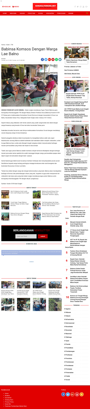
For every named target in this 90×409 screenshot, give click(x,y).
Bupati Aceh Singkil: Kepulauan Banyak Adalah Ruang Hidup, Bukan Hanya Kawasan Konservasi (55, 294)
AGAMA (70, 13)
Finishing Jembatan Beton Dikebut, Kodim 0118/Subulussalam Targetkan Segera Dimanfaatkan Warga (76, 177)
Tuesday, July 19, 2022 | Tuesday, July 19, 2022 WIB (13, 60)
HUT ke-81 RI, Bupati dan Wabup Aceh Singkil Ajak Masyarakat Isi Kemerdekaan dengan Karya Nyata (76, 243)
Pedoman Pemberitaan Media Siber (16, 406)
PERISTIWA (31, 13)
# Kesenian (68, 330)
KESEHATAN (50, 13)
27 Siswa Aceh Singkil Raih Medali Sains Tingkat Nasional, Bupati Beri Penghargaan (79, 233)
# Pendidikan (68, 348)
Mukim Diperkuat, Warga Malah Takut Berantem (76, 61)
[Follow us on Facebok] (63, 394)
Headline (7, 6)
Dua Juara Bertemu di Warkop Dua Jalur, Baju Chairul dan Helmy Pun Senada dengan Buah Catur (75, 214)
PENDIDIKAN (61, 13)
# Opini (66, 341)
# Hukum (67, 316)
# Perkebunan (69, 362)
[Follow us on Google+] (72, 394)
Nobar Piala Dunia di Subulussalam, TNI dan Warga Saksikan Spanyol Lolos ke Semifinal (76, 169)
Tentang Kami (9, 400)
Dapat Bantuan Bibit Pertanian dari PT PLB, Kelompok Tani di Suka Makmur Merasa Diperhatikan (52, 215)
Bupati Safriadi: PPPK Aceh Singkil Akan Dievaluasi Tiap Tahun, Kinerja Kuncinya (7, 293)
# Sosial (67, 380)
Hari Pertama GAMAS (71, 70)
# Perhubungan (69, 351)
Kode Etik (8, 404)
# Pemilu (67, 344)
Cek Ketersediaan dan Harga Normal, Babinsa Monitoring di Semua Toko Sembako (50, 204)
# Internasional (69, 323)
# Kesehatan (68, 326)
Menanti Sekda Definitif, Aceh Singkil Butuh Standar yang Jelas (78, 224)
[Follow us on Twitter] (68, 394)
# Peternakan (68, 372)
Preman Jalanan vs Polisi (72, 66)
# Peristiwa (68, 358)
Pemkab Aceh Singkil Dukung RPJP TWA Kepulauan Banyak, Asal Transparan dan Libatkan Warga (23, 294)
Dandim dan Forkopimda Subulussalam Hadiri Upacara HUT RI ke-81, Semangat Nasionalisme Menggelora (75, 161)
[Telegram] (60, 59)
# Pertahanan (68, 365)
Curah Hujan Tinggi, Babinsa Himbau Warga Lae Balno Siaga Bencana (20, 204)
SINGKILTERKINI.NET (7, 110)
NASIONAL (13, 13)
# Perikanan (68, 355)
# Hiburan (67, 312)
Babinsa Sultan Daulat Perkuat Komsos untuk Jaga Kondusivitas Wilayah (79, 270)
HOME (5, 13)
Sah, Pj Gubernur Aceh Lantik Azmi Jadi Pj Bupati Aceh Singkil (20, 192)
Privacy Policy (9, 402)
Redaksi (7, 395)
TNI (12, 45)
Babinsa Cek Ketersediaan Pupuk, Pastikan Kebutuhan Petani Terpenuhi (79, 289)
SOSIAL (40, 13)
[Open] (87, 13)
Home (3, 45)
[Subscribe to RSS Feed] (82, 394)
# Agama (67, 309)
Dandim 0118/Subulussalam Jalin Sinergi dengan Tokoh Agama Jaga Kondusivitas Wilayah (75, 152)
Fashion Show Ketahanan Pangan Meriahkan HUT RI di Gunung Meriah (79, 253)
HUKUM (22, 13)
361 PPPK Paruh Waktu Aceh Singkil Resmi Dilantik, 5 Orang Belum (39, 293)
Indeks (16, 6)
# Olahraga (68, 337)
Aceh (7, 45)
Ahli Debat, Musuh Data (72, 74)
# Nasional (67, 333)
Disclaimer (8, 398)
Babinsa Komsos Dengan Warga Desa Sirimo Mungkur (20, 214)
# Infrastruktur (69, 319)
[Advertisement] (45, 29)
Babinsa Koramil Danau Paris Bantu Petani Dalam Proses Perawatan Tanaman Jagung (50, 192)
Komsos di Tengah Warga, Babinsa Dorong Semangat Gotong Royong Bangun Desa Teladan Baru (79, 298)
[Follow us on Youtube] (77, 394)
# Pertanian (68, 369)
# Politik (67, 376)
